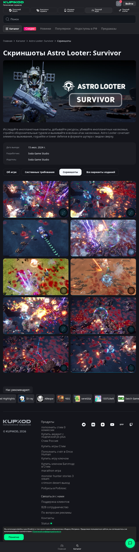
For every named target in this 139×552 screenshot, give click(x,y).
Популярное (63, 28)
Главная (7, 40)
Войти (129, 3)
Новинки (45, 28)
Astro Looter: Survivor (41, 40)
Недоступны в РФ (86, 28)
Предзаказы (108, 28)
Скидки (29, 28)
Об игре (11, 172)
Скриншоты (70, 172)
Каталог (20, 40)
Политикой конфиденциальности (47, 531)
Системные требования (39, 172)
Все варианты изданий (100, 172)
